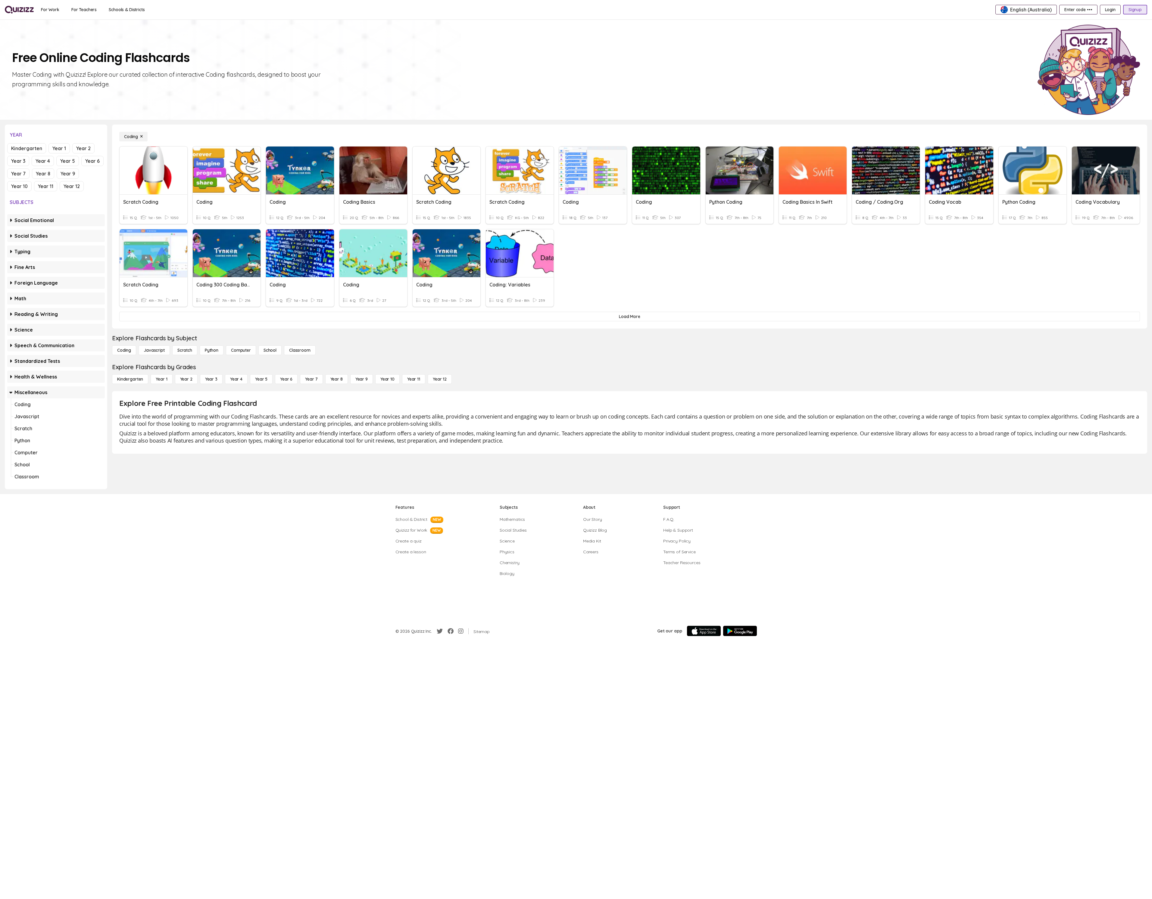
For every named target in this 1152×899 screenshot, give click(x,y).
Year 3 (18, 161)
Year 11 (45, 186)
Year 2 (83, 148)
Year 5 (67, 161)
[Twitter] (440, 631)
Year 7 (18, 174)
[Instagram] (461, 631)
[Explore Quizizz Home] (19, 10)
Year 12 (72, 186)
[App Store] (704, 631)
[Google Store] (740, 631)
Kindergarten (26, 148)
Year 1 (59, 148)
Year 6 (92, 161)
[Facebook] (451, 631)
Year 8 (43, 174)
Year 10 (19, 186)
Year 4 (43, 161)
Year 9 (68, 174)
